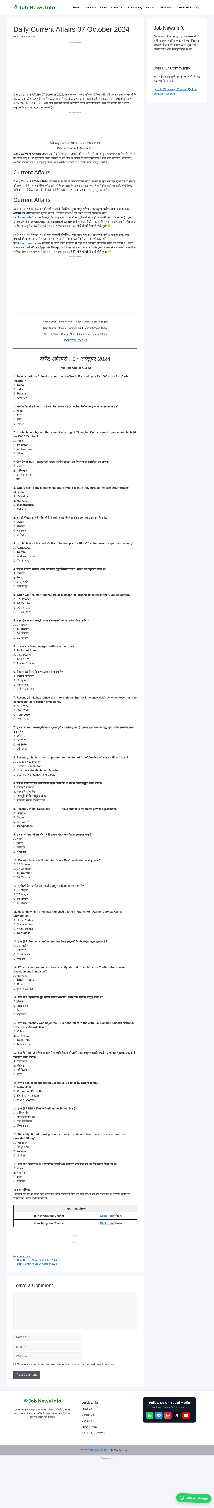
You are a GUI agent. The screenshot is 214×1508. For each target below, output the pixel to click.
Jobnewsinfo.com (29, 217)
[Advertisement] (75, 67)
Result (103, 7)
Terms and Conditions (93, 1432)
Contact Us (88, 1414)
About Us (87, 1408)
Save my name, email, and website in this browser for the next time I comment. (66, 1364)
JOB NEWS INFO (100, 1450)
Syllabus (151, 7)
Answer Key (135, 7)
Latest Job (90, 7)
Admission (165, 7)
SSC (40, 103)
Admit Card (117, 7)
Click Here (107, 1215)
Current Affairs (184, 7)
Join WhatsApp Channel (172, 89)
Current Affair (24, 1256)
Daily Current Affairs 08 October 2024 (37, 1263)
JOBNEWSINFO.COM (75, 340)
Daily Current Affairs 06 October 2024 (37, 1260)
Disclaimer (87, 1420)
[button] (198, 7)
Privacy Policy (89, 1426)
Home (76, 7)
